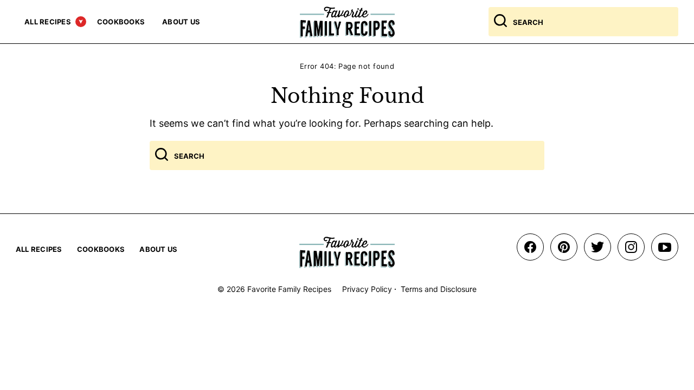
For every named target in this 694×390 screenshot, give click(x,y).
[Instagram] (631, 247)
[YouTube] (664, 247)
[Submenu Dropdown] (80, 21)
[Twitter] (597, 247)
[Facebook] (530, 247)
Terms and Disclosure (439, 289)
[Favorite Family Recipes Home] (347, 22)
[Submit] (500, 21)
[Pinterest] (563, 247)
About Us (181, 21)
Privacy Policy (367, 289)
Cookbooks (121, 21)
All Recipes (47, 21)
